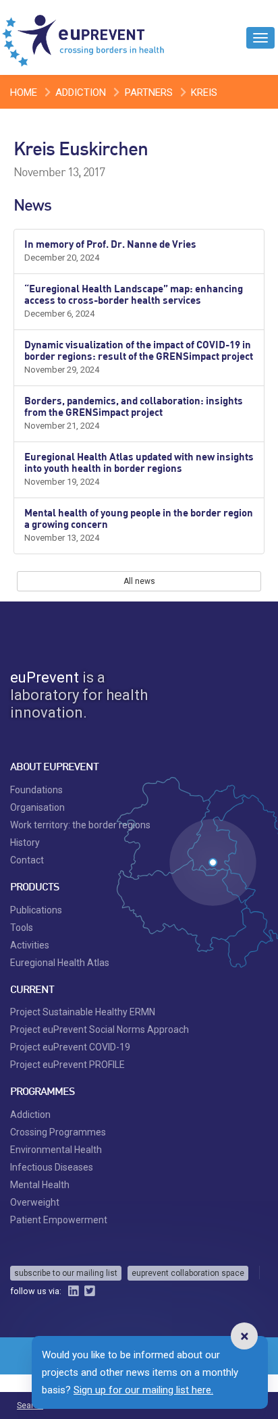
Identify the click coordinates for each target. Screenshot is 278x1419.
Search (30, 1405)
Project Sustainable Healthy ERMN (82, 1012)
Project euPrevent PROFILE (67, 1064)
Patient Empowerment (58, 1219)
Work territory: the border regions (80, 825)
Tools (21, 927)
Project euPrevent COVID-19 (70, 1047)
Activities (29, 945)
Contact (27, 860)
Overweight (34, 1202)
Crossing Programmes (58, 1132)
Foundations (36, 789)
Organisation (37, 807)
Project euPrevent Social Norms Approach (99, 1029)
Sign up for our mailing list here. (143, 1390)
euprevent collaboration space (188, 1273)
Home (23, 92)
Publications (36, 910)
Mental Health (40, 1184)
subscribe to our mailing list (65, 1273)
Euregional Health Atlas (59, 962)
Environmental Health (56, 1149)
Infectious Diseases (51, 1167)
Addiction (80, 92)
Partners (149, 92)
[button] (244, 1335)
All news (139, 581)
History (25, 842)
